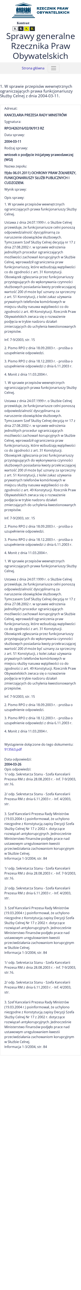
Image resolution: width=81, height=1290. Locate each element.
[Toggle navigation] (53, 68)
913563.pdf (13, 749)
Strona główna (33, 68)
